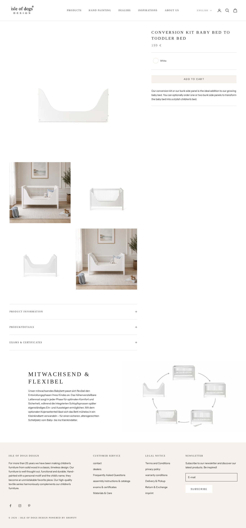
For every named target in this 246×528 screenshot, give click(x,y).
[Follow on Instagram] (20, 505)
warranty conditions (156, 475)
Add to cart (194, 79)
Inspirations (148, 10)
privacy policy (152, 469)
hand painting (100, 10)
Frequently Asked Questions (109, 475)
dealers (124, 10)
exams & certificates (105, 487)
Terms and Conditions (157, 463)
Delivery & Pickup (155, 481)
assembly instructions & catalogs (111, 481)
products (74, 10)
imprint (149, 493)
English (202, 10)
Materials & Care (102, 493)
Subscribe (199, 489)
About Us (172, 10)
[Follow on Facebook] (10, 505)
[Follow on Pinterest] (29, 505)
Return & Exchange (156, 487)
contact (97, 463)
